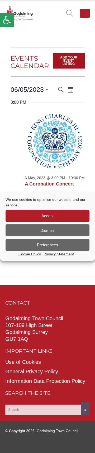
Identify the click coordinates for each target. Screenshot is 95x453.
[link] (7, 20)
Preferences (47, 245)
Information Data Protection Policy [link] (45, 381)
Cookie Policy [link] (29, 254)
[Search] (85, 408)
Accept (47, 216)
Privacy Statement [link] (59, 254)
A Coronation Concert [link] (49, 184)
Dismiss (47, 230)
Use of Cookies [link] (23, 362)
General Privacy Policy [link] (31, 371)
